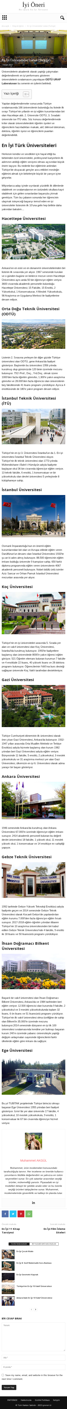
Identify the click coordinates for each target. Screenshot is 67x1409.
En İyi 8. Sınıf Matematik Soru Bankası (34, 1263)
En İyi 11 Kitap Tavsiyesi (11, 1230)
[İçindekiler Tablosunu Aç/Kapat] (24, 94)
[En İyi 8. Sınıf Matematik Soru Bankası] (8, 1266)
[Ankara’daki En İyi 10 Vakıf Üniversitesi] (8, 1301)
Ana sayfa (5, 26)
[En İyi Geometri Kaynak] (8, 1277)
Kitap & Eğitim (18, 26)
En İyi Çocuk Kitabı (24, 1251)
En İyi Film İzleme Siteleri (54, 1230)
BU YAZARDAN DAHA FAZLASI (44, 1244)
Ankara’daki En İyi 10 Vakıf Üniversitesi (34, 1297)
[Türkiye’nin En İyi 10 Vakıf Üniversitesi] (8, 1289)
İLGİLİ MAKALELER (19, 1244)
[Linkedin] (33, 1202)
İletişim (56, 1400)
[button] (61, 18)
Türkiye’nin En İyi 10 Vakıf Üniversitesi (34, 1286)
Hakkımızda (26, 1400)
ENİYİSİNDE (12, 1400)
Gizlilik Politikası (42, 1400)
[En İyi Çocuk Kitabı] (8, 1254)
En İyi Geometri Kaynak (27, 1274)
